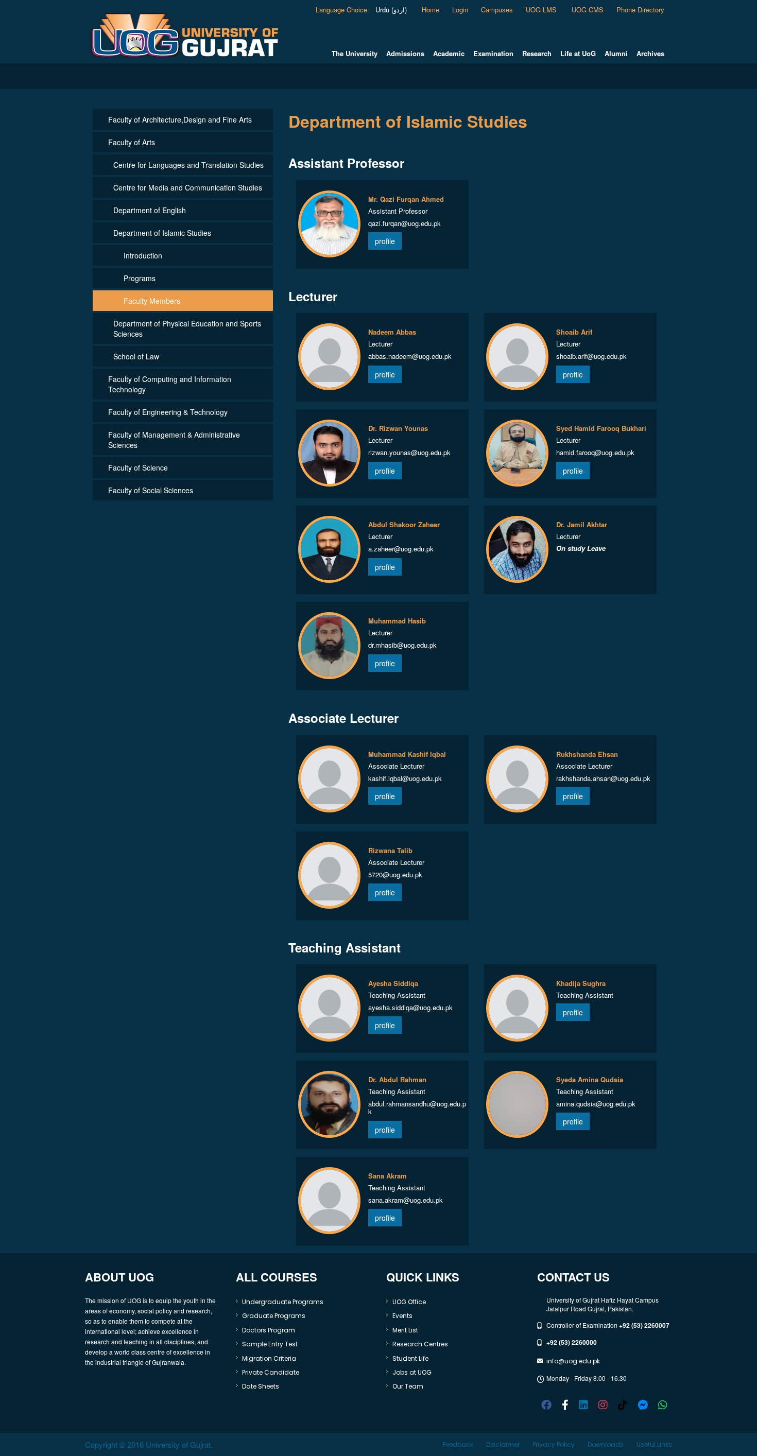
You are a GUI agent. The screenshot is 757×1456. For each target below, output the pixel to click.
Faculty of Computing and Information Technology (169, 384)
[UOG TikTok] (622, 1404)
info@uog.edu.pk (573, 1361)
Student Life (410, 1358)
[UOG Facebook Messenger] (643, 1404)
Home (430, 9)
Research (537, 53)
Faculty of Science (138, 467)
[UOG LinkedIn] (583, 1404)
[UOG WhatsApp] (662, 1404)
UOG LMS (542, 9)
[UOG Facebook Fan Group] (565, 1404)
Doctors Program (268, 1330)
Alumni (616, 53)
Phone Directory (640, 9)
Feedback (457, 1444)
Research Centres (420, 1344)
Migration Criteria (269, 1358)
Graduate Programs (273, 1315)
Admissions (405, 53)
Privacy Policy (553, 1444)
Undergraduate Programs (282, 1301)
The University (354, 53)
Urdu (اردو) (390, 9)
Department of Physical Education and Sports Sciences (187, 328)
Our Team (407, 1386)
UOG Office (409, 1301)
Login (460, 9)
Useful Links (654, 1444)
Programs (140, 278)
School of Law (136, 356)
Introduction (143, 255)
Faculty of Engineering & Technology (168, 412)
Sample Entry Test (270, 1344)
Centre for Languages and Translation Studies (188, 165)
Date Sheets (260, 1386)
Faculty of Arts (131, 142)
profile (385, 241)
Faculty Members (152, 301)
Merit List (405, 1330)
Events (402, 1315)
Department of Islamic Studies (162, 233)
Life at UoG (578, 53)
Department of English (149, 210)
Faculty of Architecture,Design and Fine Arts (180, 119)
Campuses (497, 9)
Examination (493, 53)
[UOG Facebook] (546, 1404)
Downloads (606, 1444)
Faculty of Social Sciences (150, 490)
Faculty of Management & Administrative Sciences (174, 439)
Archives (650, 53)
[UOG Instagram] (603, 1404)
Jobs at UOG (412, 1372)
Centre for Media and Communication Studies (187, 187)
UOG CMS (588, 9)
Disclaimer (503, 1444)
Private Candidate (270, 1372)
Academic (448, 53)
